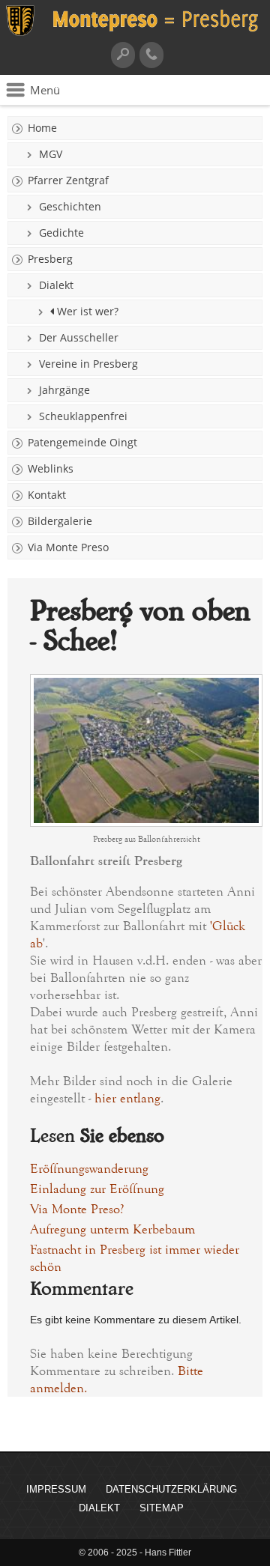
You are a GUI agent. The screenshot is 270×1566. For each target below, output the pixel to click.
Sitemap (162, 1508)
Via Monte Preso (68, 547)
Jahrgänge (64, 390)
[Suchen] (123, 55)
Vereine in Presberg (88, 363)
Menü (45, 89)
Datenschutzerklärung (171, 1489)
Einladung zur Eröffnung (97, 1189)
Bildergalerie (60, 521)
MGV (50, 154)
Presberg (50, 259)
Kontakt (47, 495)
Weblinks (51, 468)
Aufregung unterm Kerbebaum (112, 1229)
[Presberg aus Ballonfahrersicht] (146, 823)
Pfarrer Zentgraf (68, 180)
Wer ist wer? (86, 311)
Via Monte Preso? (77, 1209)
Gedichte (61, 232)
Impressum (56, 1489)
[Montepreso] (135, 33)
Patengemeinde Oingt (82, 442)
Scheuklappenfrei (83, 416)
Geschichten (70, 206)
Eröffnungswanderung (89, 1169)
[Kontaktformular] (152, 55)
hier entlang (127, 1098)
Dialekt (56, 285)
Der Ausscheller (78, 337)
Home (42, 128)
